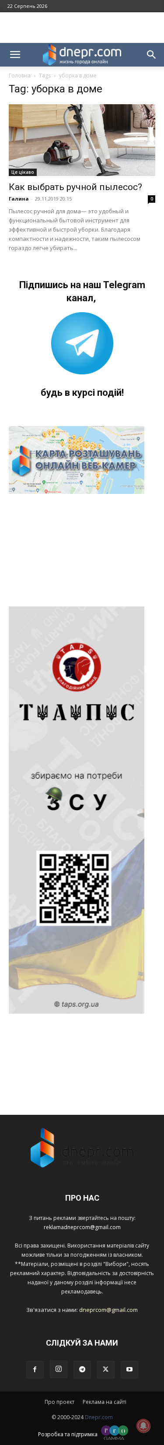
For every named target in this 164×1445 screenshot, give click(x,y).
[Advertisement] (82, 28)
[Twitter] (106, 1369)
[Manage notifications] (143, 1426)
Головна (20, 75)
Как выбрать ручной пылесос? (75, 187)
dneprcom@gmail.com (108, 1310)
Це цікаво (22, 172)
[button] (15, 55)
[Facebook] (35, 1369)
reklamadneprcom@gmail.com (82, 1227)
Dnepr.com (99, 1417)
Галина (19, 198)
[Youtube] (129, 1369)
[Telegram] (82, 1369)
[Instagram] (58, 1369)
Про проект (59, 1402)
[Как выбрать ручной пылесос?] (82, 140)
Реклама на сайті (104, 1402)
